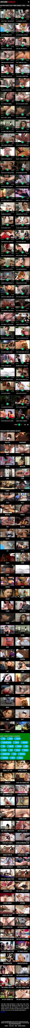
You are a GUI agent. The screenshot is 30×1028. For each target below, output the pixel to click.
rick (3, 746)
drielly (4, 750)
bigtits (18, 750)
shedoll (20, 758)
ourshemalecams (6, 742)
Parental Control (21, 1025)
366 (28, 424)
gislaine (19, 746)
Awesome (7, 2)
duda (26, 746)
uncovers (24, 742)
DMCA (16, 1025)
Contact (6, 1025)
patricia (26, 750)
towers (17, 742)
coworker (5, 758)
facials (10, 738)
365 (25, 424)
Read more (3, 1011)
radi (3, 738)
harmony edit (5, 754)
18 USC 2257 (11, 1025)
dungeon (11, 746)
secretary (22, 754)
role (11, 750)
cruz (14, 754)
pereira (18, 738)
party (13, 758)
